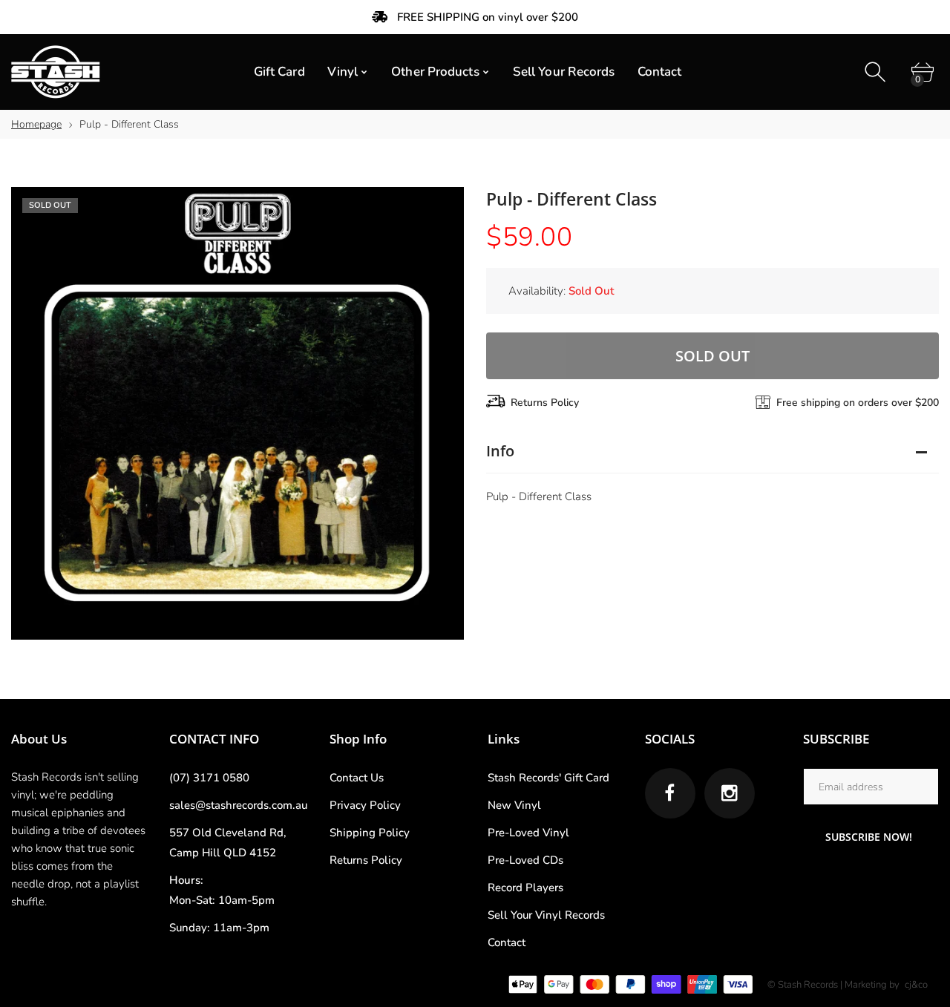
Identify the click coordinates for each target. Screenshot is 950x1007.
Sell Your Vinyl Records (546, 915)
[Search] (877, 72)
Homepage (36, 124)
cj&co (916, 984)
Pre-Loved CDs (525, 860)
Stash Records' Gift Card (548, 777)
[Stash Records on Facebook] (670, 793)
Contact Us (357, 777)
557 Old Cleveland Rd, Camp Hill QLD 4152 (227, 842)
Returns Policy (545, 403)
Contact (506, 942)
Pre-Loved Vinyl (528, 832)
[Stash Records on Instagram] (729, 793)
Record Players (525, 887)
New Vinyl (514, 805)
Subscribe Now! (868, 837)
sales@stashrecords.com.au (238, 805)
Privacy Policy (365, 805)
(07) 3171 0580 (209, 777)
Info (500, 451)
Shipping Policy (370, 832)
